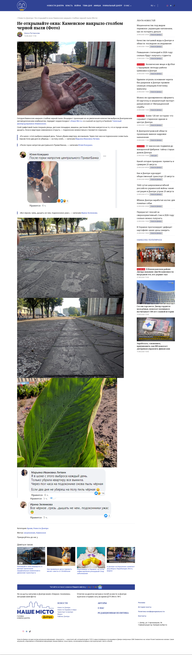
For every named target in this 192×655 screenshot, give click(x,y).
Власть (69, 5)
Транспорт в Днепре (65, 612)
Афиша (97, 5)
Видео (59, 614)
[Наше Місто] (21, 5)
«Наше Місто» (76, 121)
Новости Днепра (55, 5)
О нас (126, 5)
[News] (171, 5)
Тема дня (87, 5)
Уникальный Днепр (112, 5)
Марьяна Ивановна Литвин (87, 139)
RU (152, 5)
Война (77, 5)
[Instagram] (167, 5)
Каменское (41, 533)
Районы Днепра (63, 616)
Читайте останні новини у (73, 587)
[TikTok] (174, 5)
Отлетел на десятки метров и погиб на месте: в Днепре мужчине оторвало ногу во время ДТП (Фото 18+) (101, 595)
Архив (29, 528)
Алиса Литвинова (32, 33)
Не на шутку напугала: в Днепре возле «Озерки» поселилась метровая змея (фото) (43, 595)
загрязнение (29, 533)
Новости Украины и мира (66, 610)
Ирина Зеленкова (89, 213)
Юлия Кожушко (85, 145)
